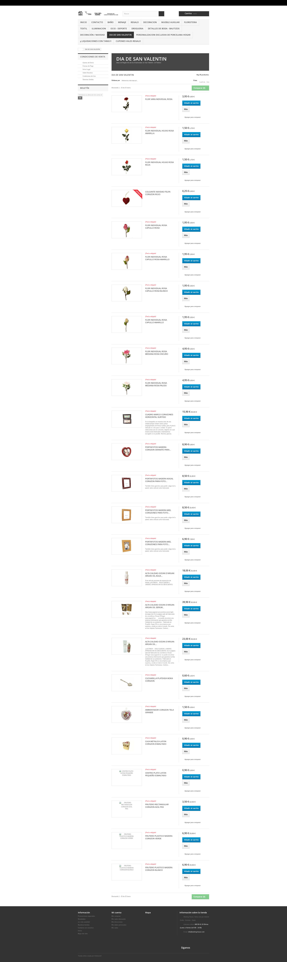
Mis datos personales (119, 925)
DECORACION (150, 22)
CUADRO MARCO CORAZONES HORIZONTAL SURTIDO (159, 416)
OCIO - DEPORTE (119, 28)
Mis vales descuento (119, 919)
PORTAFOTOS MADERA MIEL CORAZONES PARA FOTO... (158, 511)
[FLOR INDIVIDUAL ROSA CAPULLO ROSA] (127, 230)
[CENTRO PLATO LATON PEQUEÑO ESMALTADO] (127, 777)
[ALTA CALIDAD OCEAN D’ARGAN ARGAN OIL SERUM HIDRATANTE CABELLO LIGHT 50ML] (127, 609)
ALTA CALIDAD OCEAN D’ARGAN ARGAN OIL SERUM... (159, 606)
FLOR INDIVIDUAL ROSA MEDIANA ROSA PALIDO (156, 384)
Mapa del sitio (83, 934)
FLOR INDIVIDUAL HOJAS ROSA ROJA (159, 163)
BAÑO (110, 22)
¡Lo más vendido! (84, 922)
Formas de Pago (87, 66)
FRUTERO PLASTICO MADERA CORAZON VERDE (158, 837)
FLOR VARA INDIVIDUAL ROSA (158, 99)
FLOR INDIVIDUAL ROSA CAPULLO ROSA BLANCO (156, 289)
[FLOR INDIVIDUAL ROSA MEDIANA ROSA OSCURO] (127, 356)
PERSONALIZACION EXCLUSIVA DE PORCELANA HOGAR (163, 34)
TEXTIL (83, 28)
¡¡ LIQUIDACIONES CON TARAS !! (95, 41)
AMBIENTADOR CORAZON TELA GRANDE (159, 711)
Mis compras (116, 916)
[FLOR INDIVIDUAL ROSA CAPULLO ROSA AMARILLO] (127, 261)
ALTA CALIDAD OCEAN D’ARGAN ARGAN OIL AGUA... (159, 574)
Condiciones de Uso (89, 76)
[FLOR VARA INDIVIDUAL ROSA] (127, 104)
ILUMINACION (99, 28)
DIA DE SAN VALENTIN (120, 34)
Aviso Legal (86, 69)
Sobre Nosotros (87, 73)
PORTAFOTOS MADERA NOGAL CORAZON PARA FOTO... (159, 480)
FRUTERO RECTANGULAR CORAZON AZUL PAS (157, 805)
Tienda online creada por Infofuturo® (90, 956)
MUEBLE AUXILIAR (170, 22)
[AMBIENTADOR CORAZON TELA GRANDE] (127, 714)
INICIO (83, 22)
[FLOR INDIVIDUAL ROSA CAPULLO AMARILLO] (127, 324)
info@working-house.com (196, 932)
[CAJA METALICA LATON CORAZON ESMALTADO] (127, 746)
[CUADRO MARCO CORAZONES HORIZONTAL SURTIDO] (127, 419)
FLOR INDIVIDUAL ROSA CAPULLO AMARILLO (156, 321)
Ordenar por (116, 80)
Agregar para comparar (193, 117)
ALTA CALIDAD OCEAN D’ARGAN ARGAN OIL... (159, 643)
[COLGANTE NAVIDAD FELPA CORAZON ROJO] (127, 198)
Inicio (80, 931)
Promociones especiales (86, 916)
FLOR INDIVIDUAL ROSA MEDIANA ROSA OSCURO (156, 352)
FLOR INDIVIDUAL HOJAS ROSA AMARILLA (159, 132)
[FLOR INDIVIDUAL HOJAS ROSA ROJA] (127, 167)
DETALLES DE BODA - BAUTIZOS (163, 28)
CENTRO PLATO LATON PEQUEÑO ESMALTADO (155, 774)
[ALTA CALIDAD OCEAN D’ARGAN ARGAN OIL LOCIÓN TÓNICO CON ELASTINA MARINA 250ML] (127, 646)
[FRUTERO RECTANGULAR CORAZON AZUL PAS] (127, 809)
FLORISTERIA (190, 22)
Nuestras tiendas (88, 79)
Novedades (82, 919)
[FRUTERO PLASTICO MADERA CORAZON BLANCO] (127, 872)
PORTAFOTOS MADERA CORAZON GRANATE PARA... (158, 448)
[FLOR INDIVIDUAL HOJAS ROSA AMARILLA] (127, 135)
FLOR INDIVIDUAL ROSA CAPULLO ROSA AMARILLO (157, 258)
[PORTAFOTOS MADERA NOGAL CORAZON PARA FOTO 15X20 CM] (127, 483)
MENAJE (122, 22)
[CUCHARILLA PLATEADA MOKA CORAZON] (127, 683)
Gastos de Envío (88, 63)
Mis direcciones (117, 922)
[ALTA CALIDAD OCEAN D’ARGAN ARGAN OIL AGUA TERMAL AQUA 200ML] (127, 578)
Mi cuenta (116, 912)
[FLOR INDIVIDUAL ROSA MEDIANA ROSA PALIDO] (127, 387)
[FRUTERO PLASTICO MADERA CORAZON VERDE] (127, 840)
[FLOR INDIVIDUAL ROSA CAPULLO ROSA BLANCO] (127, 293)
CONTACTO (97, 22)
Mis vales (115, 928)
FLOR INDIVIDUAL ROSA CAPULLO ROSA (156, 226)
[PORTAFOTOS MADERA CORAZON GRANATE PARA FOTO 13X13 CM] (127, 451)
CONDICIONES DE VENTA (92, 56)
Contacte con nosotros (86, 928)
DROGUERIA (137, 28)
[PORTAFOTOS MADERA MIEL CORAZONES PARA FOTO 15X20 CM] (127, 515)
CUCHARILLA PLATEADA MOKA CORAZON (159, 679)
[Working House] (98, 11)
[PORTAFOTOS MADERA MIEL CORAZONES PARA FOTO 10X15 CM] (127, 546)
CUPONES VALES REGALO (128, 41)
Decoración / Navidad (92, 34)
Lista (208, 82)
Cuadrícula (202, 82)
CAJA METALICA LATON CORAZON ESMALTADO (155, 742)
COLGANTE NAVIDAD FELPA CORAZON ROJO (157, 193)
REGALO (135, 22)
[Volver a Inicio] (80, 49)
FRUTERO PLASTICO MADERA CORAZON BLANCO (158, 869)
